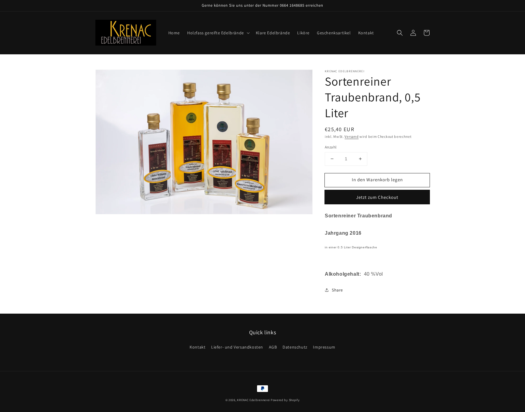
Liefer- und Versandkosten (237, 347)
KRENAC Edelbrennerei (253, 400)
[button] (218, 32)
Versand (352, 136)
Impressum (324, 347)
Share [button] (337, 290)
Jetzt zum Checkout (377, 197)
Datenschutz (295, 347)
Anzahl (330, 147)
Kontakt (197, 347)
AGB (273, 347)
